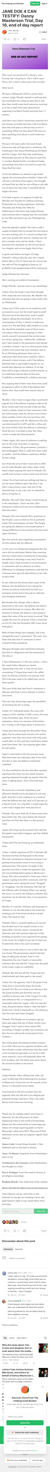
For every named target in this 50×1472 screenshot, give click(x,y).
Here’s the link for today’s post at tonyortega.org (25, 1188)
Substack (12, 1466)
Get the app (37, 1460)
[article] (25, 1354)
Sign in (44, 3)
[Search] (45, 1337)
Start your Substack (18, 1460)
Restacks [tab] (19, 1249)
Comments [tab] (8, 1249)
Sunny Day (12, 1272)
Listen (44, 32)
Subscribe (35, 3)
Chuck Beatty (13, 1301)
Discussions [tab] (22, 1338)
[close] (43, 1387)
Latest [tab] (11, 1338)
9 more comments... (10, 1325)
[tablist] (13, 1249)
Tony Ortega (13, 31)
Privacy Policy (29, 1443)
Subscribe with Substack (27, 1432)
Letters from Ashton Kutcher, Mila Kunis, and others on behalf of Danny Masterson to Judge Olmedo (18, 1372)
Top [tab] (5, 1338)
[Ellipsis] (47, 1273)
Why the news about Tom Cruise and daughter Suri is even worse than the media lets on (17, 1348)
